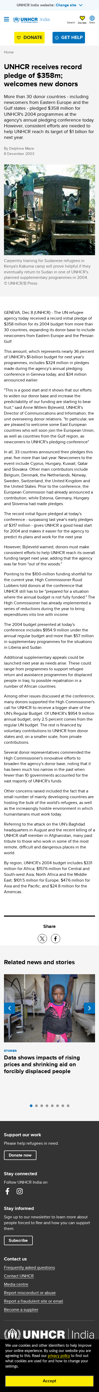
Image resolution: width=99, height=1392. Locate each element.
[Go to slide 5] (53, 1107)
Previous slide (9, 1008)
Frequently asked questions (29, 1267)
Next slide (89, 1008)
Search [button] (71, 22)
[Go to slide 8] (69, 1107)
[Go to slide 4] (48, 1107)
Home (9, 52)
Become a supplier (21, 1310)
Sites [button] (92, 22)
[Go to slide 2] (37, 1107)
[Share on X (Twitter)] (42, 938)
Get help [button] (72, 37)
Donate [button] (82, 22)
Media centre (16, 1284)
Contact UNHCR (19, 1276)
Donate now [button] (20, 1155)
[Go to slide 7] (64, 1107)
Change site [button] (66, 5)
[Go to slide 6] (59, 1107)
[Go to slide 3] (43, 1107)
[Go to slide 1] (32, 1107)
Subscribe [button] (18, 1240)
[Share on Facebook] (55, 938)
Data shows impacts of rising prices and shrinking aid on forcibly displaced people (42, 1064)
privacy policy (59, 1356)
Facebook (7, 1191)
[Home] (31, 20)
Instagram (19, 1191)
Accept (49, 1381)
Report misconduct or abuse (30, 1293)
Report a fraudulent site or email (33, 1301)
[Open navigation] (6, 19)
